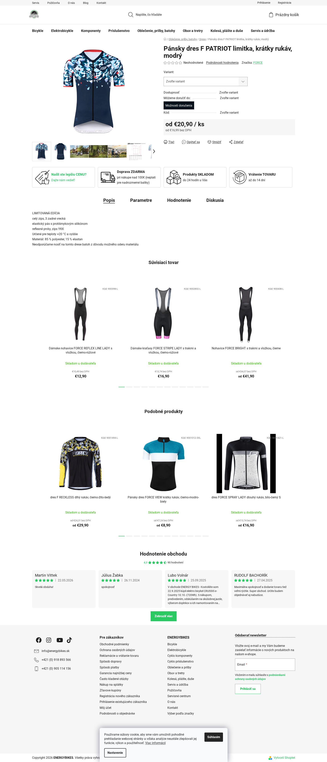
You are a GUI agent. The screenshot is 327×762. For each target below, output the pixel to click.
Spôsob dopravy (111, 661)
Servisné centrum (179, 696)
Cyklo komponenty (179, 656)
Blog (85, 2)
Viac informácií (155, 743)
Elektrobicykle (176, 650)
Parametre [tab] (141, 200)
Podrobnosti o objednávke (117, 713)
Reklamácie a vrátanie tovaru (119, 656)
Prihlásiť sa (248, 689)
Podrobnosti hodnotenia (222, 62)
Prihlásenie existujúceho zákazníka (123, 702)
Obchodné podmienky (114, 644)
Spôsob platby (109, 667)
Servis (35, 2)
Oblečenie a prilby (179, 667)
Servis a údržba (177, 684)
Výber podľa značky (180, 713)
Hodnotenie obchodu (163, 554)
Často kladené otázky (114, 679)
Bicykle (172, 644)
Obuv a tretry (176, 673)
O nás (71, 2)
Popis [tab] (109, 200)
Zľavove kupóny (110, 690)
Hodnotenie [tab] (179, 200)
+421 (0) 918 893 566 (56, 660)
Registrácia (284, 2)
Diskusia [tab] (215, 200)
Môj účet (105, 708)
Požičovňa (53, 2)
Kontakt (101, 2)
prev (35, 335)
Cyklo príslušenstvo (180, 661)
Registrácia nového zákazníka (120, 696)
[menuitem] (37, 30)
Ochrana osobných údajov (117, 650)
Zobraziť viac (164, 616)
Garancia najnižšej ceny (116, 673)
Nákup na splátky (111, 684)
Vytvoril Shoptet (284, 758)
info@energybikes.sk (55, 651)
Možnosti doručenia (179, 105)
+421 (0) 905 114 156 (56, 668)
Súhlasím (213, 737)
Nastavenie (115, 753)
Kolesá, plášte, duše (180, 679)
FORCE (258, 62)
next (292, 335)
